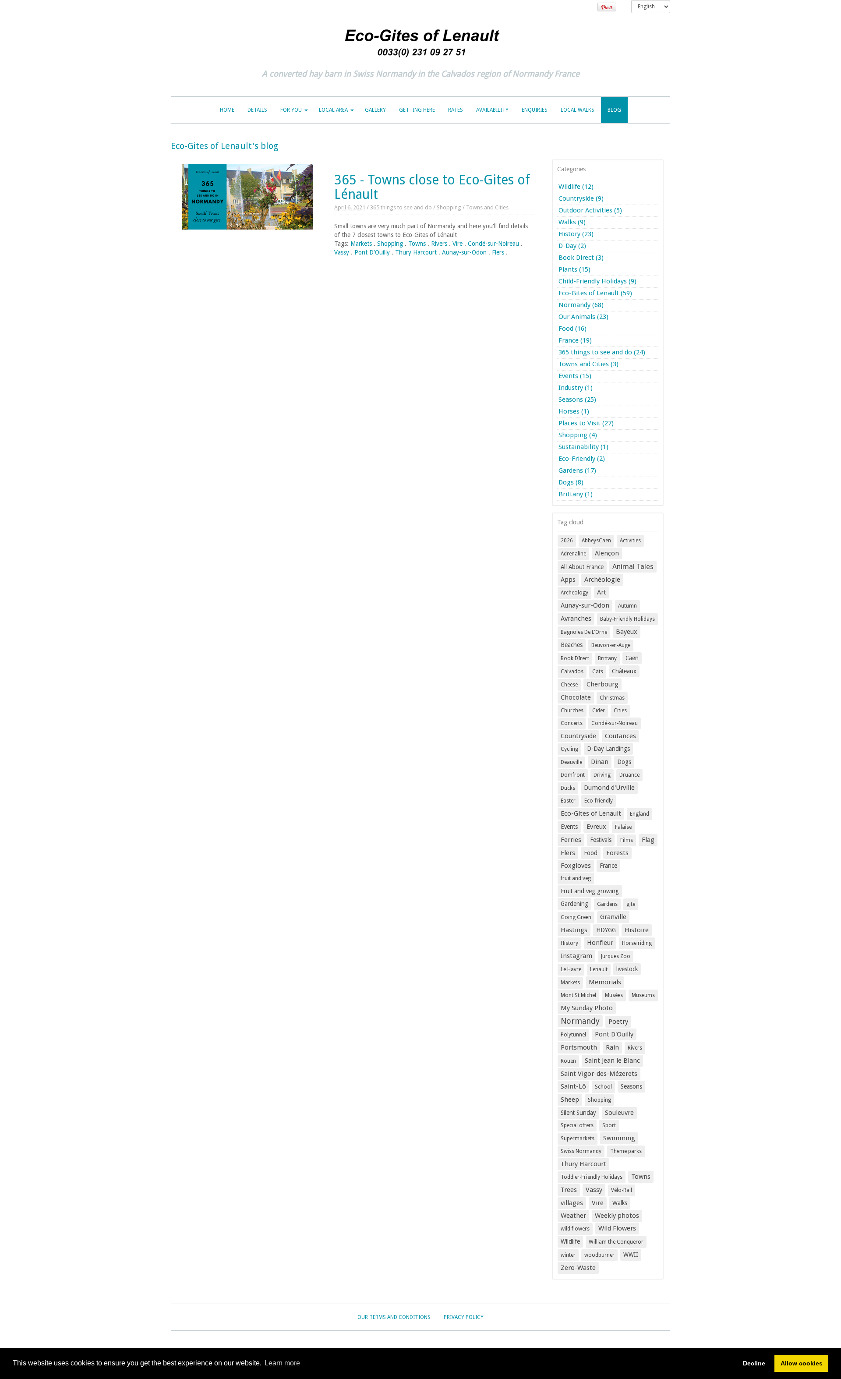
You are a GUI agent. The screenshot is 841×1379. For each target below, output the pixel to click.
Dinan (599, 762)
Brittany (607, 658)
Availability (492, 110)
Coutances (620, 736)
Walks (619, 1202)
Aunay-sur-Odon (464, 252)
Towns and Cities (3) (588, 364)
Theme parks (626, 1151)
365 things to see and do (401, 207)
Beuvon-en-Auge (610, 645)
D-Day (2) (572, 246)
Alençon (607, 553)
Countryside (578, 736)
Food (590, 852)
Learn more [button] (282, 1363)
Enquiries (535, 110)
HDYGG (606, 929)
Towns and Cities (487, 207)
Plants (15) (574, 269)
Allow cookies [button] (802, 1363)
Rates (455, 110)
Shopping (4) (577, 435)
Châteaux (624, 671)
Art (601, 592)
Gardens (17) (577, 470)
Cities (620, 710)
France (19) (575, 340)
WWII (630, 1254)
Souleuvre (619, 1113)
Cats (597, 671)
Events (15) (574, 376)
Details (257, 110)
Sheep (570, 1099)
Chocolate (576, 697)
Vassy (341, 252)
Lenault (599, 969)
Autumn (627, 606)
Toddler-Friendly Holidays (591, 1177)
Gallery (375, 110)
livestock (627, 968)
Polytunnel (573, 1035)
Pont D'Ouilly (372, 252)
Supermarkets (577, 1138)
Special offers (577, 1125)
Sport (609, 1125)
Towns (417, 243)
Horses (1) (573, 411)
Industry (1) (575, 388)
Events (569, 826)
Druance (629, 775)
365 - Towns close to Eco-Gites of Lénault (432, 187)
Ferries (571, 840)
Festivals (600, 839)
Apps (568, 579)
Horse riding (637, 943)
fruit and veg (576, 878)
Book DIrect (575, 658)
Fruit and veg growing (590, 891)
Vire (457, 243)
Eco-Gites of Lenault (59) (595, 293)
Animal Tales (633, 566)
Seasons (631, 1086)
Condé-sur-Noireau (493, 243)
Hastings (574, 930)
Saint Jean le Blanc (612, 1060)
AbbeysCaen (596, 540)
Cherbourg (602, 684)
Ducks (568, 788)
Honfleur (600, 943)
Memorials (605, 982)
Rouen (568, 1061)
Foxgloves (576, 866)
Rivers (439, 243)
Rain (612, 1047)
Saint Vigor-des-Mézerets (599, 1074)
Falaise (623, 827)
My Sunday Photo (587, 1008)
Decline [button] (754, 1363)
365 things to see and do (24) (601, 352)
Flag (648, 840)
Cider (598, 710)
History (569, 943)
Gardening (574, 903)
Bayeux (626, 632)
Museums (643, 995)
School (603, 1087)
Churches (572, 710)
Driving (602, 775)
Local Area (333, 110)
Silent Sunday (578, 1112)
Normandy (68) (581, 305)
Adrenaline (573, 554)
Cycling (569, 749)
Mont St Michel (578, 995)
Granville (613, 917)
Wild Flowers (617, 1228)
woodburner (599, 1255)
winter (568, 1255)
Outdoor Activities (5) (590, 210)
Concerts (572, 723)
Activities (630, 540)
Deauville (571, 762)
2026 (567, 540)
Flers (498, 252)
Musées (614, 995)
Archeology (574, 593)
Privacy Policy (464, 1317)
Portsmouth (579, 1047)
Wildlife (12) (576, 187)
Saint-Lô (573, 1086)
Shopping (449, 207)
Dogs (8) (570, 482)
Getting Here (417, 110)
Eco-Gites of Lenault (591, 813)
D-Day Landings (608, 748)
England (639, 814)
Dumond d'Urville (609, 788)
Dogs (624, 761)
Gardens (607, 904)
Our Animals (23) (583, 317)
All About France (582, 566)
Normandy (580, 1020)
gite (630, 904)
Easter (568, 801)
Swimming (619, 1138)
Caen (632, 657)
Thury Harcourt (416, 252)
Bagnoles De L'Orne (584, 632)
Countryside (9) (581, 198)
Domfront (573, 775)
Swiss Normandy (581, 1151)
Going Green (576, 917)
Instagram (576, 956)
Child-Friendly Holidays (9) (597, 281)
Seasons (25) (577, 399)
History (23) (576, 234)
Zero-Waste (578, 1268)
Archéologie (602, 579)
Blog (614, 110)
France (608, 865)
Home (227, 110)
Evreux (596, 827)
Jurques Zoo (615, 956)
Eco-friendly (598, 801)
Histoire (637, 930)
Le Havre (571, 969)
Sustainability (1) (583, 447)
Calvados (572, 671)
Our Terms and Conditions (394, 1317)
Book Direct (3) (581, 258)
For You (291, 110)
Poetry (618, 1021)
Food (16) (572, 328)
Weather (573, 1216)
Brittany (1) (575, 494)
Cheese (569, 685)
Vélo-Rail (621, 1190)
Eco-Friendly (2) (581, 459)
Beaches (572, 644)
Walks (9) (572, 222)
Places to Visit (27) (586, 423)
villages (572, 1203)
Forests (617, 853)
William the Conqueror (616, 1242)
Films (626, 840)
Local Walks (577, 110)
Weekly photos (617, 1216)
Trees (569, 1190)
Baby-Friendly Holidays (627, 619)
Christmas (612, 698)
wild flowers (575, 1229)
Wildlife (570, 1241)
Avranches (576, 618)
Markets (361, 243)
